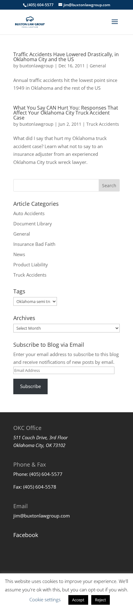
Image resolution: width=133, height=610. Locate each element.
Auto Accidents (29, 213)
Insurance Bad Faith (34, 244)
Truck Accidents (102, 124)
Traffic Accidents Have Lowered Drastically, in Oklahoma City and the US (66, 57)
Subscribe (30, 386)
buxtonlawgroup (36, 66)
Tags (19, 291)
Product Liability (30, 264)
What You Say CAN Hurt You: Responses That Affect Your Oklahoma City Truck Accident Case (65, 112)
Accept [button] (78, 600)
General (98, 66)
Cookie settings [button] (45, 599)
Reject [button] (100, 600)
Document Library (32, 223)
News (19, 254)
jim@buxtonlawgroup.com (41, 516)
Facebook (25, 535)
